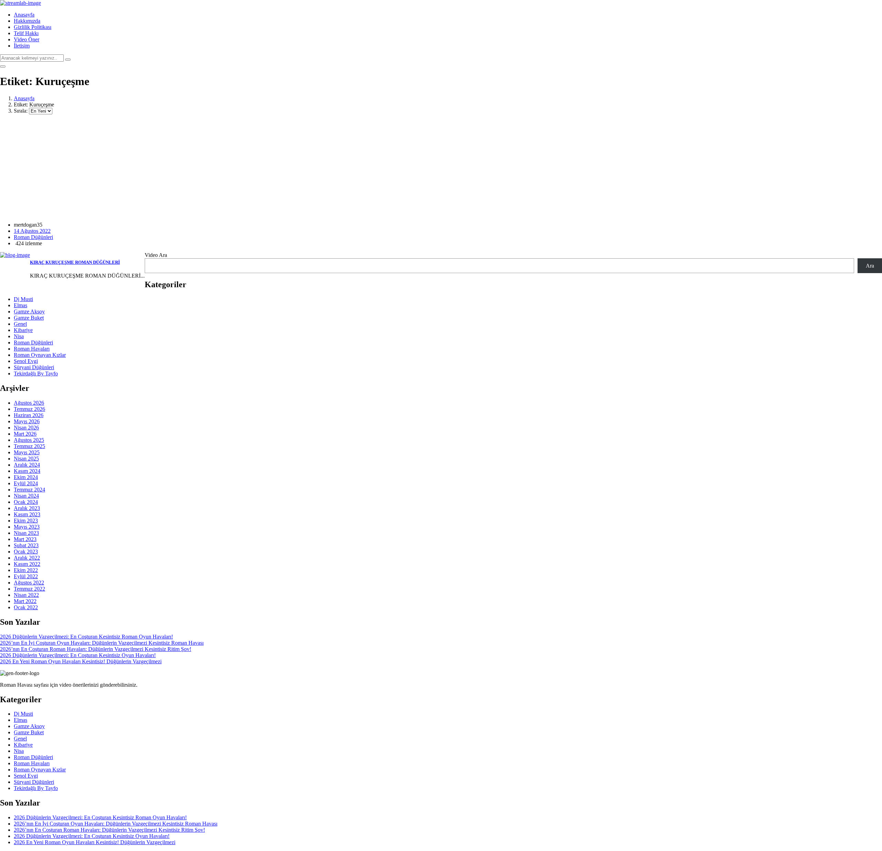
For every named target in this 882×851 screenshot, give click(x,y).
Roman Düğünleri (33, 237)
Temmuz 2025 (29, 446)
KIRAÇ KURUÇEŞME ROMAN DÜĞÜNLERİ (75, 262)
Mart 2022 (25, 601)
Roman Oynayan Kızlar (40, 355)
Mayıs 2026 (27, 421)
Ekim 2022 (26, 570)
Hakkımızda (27, 21)
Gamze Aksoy (29, 311)
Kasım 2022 (27, 564)
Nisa (19, 336)
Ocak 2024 (26, 502)
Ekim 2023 (26, 520)
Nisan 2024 (26, 496)
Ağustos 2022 (29, 582)
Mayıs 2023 (27, 527)
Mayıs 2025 (27, 452)
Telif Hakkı (26, 33)
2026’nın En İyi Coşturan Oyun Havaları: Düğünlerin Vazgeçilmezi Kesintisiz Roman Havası (102, 643)
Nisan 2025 (26, 458)
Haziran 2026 (28, 415)
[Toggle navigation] (3, 66)
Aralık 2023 (27, 508)
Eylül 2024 (26, 483)
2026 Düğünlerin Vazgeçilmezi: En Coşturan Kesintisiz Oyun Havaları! (78, 655)
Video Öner (26, 39)
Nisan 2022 (26, 595)
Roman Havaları (32, 349)
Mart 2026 (25, 434)
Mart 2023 (25, 539)
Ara (870, 266)
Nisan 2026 (26, 427)
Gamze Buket (29, 318)
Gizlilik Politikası (32, 27)
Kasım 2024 (27, 471)
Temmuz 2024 (29, 489)
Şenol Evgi (26, 361)
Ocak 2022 (26, 607)
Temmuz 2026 (29, 409)
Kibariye (23, 330)
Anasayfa (24, 15)
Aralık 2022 (27, 558)
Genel (20, 324)
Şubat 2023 (26, 545)
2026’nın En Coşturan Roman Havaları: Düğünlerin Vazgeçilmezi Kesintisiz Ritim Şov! (95, 649)
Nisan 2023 (26, 533)
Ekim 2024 (26, 477)
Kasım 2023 (27, 514)
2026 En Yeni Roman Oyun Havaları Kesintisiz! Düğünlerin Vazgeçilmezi (81, 661)
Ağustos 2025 (29, 440)
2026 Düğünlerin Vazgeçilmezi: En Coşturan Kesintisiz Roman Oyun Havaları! (86, 637)
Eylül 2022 (26, 576)
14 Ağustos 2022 (32, 231)
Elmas (20, 305)
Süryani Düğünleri (34, 367)
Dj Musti (23, 299)
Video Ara (156, 255)
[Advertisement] (441, 168)
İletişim (22, 46)
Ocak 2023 (26, 551)
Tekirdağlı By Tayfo (36, 373)
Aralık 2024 (27, 465)
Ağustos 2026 (29, 403)
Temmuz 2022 (29, 589)
